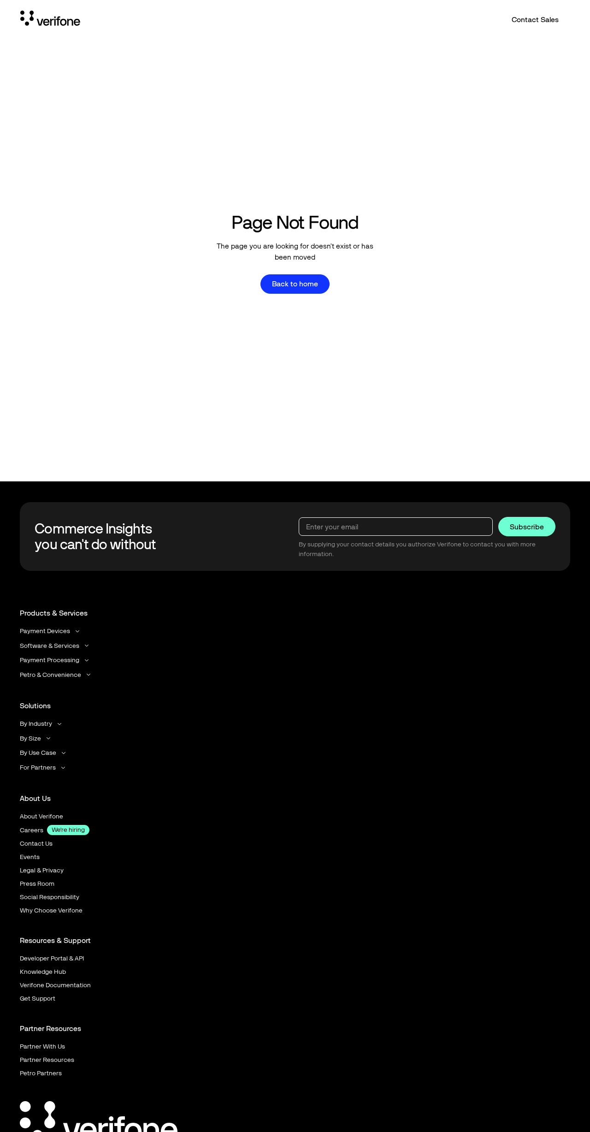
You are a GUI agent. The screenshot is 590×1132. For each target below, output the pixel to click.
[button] (50, 631)
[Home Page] (50, 20)
